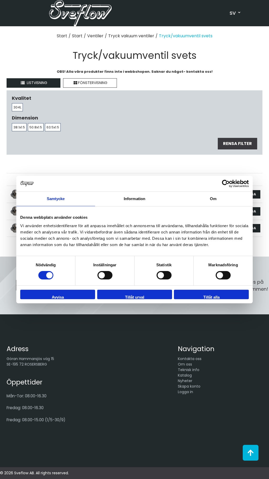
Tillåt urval (134, 297)
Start (62, 36)
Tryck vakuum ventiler (131, 36)
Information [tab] (134, 198)
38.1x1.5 (19, 127)
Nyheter (185, 380)
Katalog (185, 375)
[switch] (104, 275)
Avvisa (58, 297)
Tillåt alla (211, 297)
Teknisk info (188, 369)
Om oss (185, 364)
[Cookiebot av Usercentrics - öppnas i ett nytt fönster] (226, 184)
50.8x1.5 (35, 127)
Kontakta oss (189, 358)
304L (17, 107)
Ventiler (95, 36)
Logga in (185, 391)
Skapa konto (189, 386)
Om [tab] (213, 198)
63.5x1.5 (52, 127)
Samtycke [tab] (56, 198)
